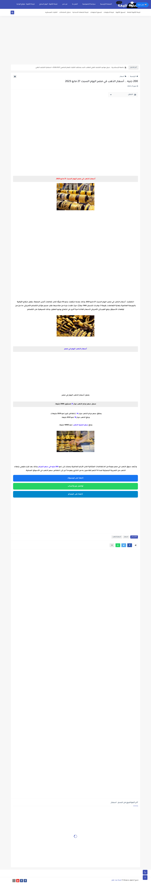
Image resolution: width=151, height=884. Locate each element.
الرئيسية (133, 76)
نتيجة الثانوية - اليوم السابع (48, 4)
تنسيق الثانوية (120, 12)
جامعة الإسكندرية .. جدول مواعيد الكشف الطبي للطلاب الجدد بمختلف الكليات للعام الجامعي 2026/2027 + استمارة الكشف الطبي (80, 67)
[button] (129, 545)
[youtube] (17, 880)
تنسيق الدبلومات (96, 12)
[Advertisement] (75, 46)
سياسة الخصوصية (89, 4)
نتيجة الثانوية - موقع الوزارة (26, 4)
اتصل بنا (75, 4)
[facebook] (25, 880)
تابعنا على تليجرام (75, 494)
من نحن (64, 4)
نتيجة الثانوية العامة (133, 12)
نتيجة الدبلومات (109, 12)
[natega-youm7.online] (14, 880)
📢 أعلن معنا (142, 5)
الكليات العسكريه (51, 12)
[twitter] (15, 13)
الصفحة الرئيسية (106, 4)
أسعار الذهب (117, 537)
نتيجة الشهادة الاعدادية (80, 12)
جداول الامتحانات (65, 12)
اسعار (122, 76)
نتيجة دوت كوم (116, 880)
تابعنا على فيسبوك (75, 478)
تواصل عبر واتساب (75, 486)
